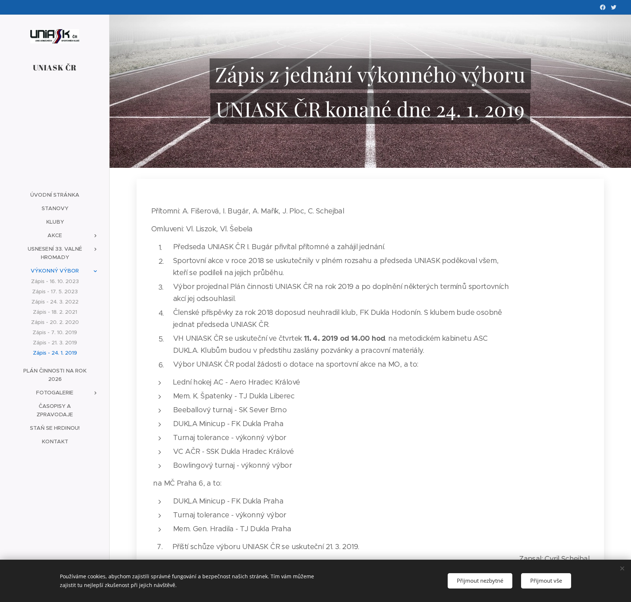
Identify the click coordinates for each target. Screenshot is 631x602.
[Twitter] (613, 7)
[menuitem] (54, 195)
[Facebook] (602, 7)
